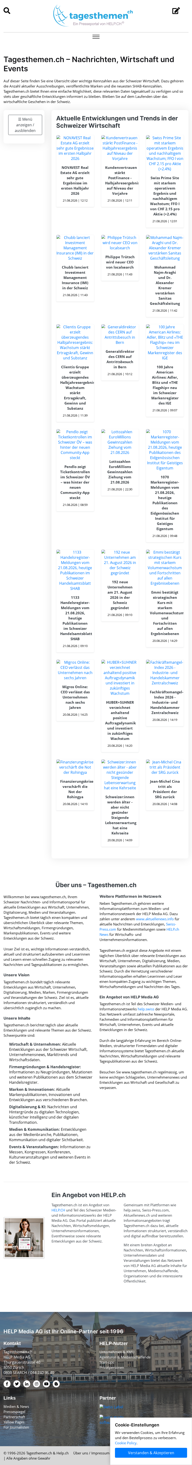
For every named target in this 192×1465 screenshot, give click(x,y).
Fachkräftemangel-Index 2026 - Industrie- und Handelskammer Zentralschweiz (165, 702)
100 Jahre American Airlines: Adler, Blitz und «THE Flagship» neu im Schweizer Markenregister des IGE (165, 385)
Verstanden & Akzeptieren (151, 1452)
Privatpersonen (112, 1367)
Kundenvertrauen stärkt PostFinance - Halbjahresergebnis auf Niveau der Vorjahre (120, 180)
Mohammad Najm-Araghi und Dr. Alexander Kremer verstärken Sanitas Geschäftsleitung (165, 285)
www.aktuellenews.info (155, 919)
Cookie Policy (126, 1443)
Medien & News (16, 1406)
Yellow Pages (14, 1422)
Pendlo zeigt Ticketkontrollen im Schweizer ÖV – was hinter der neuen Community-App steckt (75, 482)
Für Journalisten (16, 1427)
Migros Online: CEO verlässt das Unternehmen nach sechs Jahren (75, 697)
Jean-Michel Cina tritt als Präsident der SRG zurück (165, 789)
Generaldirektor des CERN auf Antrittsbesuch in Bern (120, 359)
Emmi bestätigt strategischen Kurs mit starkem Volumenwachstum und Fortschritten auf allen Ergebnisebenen (165, 613)
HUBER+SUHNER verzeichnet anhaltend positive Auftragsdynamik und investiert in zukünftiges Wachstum (120, 720)
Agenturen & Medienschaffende (125, 1357)
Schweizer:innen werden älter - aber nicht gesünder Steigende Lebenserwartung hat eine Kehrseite (120, 814)
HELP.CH (58, 1210)
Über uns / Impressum (91, 1453)
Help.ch (62, 1453)
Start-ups (107, 1362)
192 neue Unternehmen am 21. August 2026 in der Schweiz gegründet (120, 595)
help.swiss (146, 1009)
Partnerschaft (14, 1416)
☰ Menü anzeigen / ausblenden (25, 125)
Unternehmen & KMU (117, 1352)
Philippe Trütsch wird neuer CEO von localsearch (120, 262)
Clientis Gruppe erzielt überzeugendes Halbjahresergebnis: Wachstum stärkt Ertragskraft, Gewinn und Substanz (75, 388)
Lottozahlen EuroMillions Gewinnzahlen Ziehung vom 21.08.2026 (120, 471)
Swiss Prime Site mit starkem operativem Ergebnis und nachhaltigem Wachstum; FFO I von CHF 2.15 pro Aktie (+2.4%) (165, 195)
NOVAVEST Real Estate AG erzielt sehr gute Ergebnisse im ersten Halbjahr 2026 (75, 180)
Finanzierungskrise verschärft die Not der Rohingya (75, 789)
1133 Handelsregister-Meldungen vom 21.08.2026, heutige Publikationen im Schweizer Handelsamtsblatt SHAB (75, 618)
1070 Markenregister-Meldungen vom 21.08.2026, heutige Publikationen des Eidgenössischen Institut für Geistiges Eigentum (165, 503)
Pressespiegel (14, 1411)
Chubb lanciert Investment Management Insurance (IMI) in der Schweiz (75, 277)
